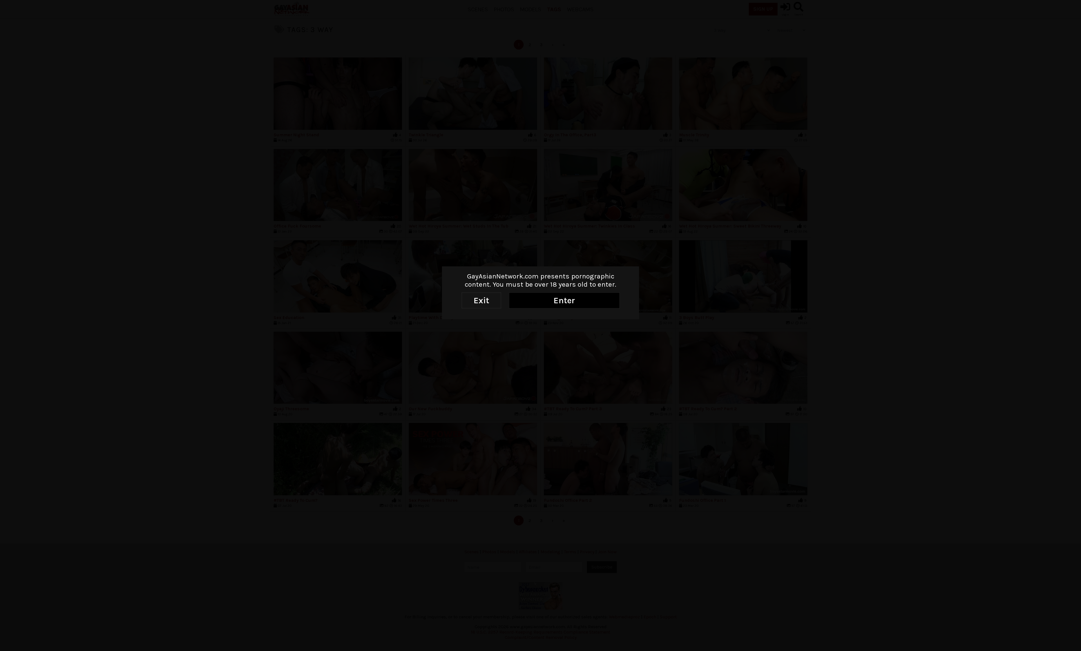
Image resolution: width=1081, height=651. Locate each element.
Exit (481, 300)
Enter (564, 300)
